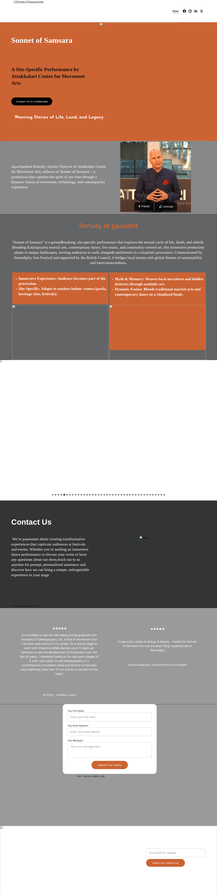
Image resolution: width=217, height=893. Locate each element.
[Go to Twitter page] (201, 11)
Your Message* (75, 740)
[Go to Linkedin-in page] (197, 11)
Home (175, 11)
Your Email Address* (78, 725)
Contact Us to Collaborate (32, 101)
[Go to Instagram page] (191, 11)
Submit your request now (166, 863)
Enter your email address (161, 846)
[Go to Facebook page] (186, 11)
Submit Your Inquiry (110, 765)
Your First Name (76, 710)
